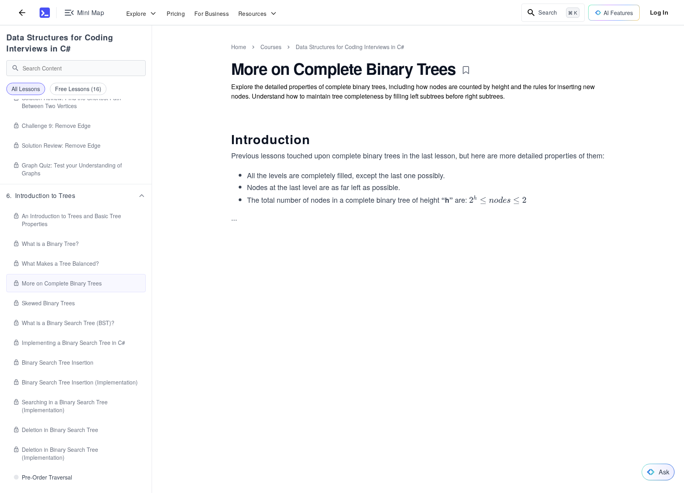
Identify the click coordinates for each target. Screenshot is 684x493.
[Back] (22, 12)
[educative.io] (45, 13)
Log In (659, 12)
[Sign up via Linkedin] (379, 366)
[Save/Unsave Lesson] (466, 70)
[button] (76, 196)
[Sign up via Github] (337, 366)
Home (238, 47)
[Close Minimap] (152, 55)
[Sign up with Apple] (358, 366)
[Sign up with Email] (401, 366)
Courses (270, 47)
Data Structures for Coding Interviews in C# (59, 42)
